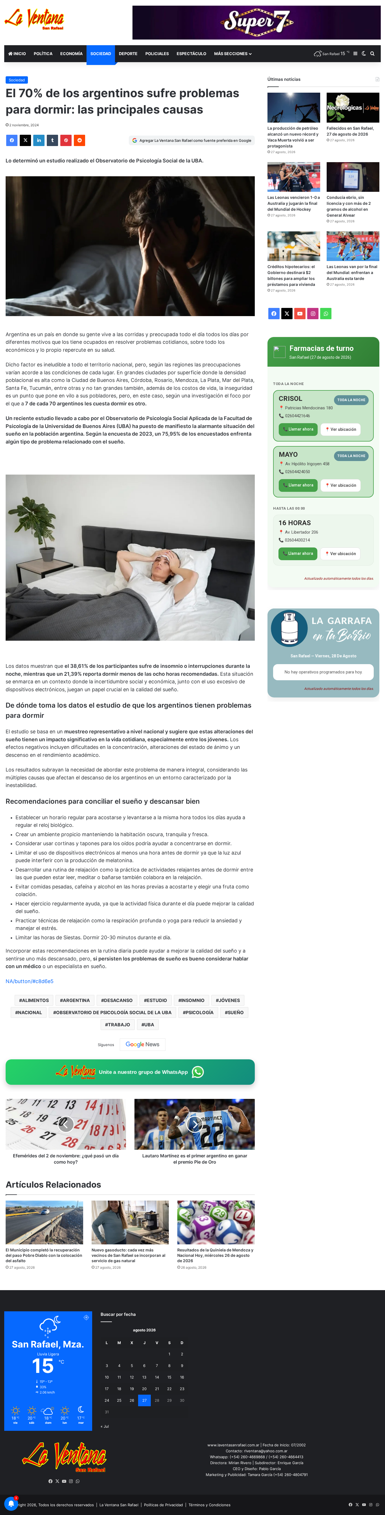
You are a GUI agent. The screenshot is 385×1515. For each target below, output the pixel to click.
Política (43, 53)
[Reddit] (79, 140)
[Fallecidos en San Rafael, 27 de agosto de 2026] (353, 107)
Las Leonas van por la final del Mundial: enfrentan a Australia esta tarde (352, 272)
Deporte (128, 53)
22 (169, 1388)
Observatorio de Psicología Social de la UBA (114, 1012)
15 (169, 1377)
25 (119, 1400)
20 (144, 1388)
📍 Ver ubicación (340, 429)
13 (144, 1377)
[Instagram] (71, 1481)
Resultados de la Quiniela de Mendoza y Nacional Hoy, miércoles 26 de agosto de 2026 (215, 1255)
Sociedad (100, 53)
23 (182, 1388)
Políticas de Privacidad (163, 1505)
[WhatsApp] (77, 1481)
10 (107, 1377)
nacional (30, 1012)
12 (132, 1377)
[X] (25, 140)
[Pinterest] (66, 140)
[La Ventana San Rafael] (34, 19)
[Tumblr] (52, 140)
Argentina (76, 1000)
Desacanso (118, 1000)
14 (157, 1377)
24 (107, 1400)
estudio (157, 1000)
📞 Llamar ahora (298, 429)
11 (119, 1377)
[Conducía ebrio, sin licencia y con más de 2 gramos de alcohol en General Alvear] (353, 177)
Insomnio (193, 1000)
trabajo (119, 1024)
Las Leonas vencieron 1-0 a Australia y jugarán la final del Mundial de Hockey (293, 203)
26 (132, 1400)
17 (107, 1388)
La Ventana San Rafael (118, 1505)
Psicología (200, 1012)
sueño (236, 1012)
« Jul (105, 1426)
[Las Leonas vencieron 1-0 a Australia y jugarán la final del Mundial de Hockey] (293, 177)
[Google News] (142, 1044)
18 (119, 1388)
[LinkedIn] (39, 140)
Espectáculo (191, 53)
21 (157, 1388)
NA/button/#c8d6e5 (30, 981)
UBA (149, 1024)
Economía (71, 53)
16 (182, 1377)
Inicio (19, 53)
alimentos (35, 1000)
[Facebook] (11, 140)
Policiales (157, 53)
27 (144, 1400)
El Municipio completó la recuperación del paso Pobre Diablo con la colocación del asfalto (44, 1255)
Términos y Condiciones (210, 1505)
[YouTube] (64, 1481)
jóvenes (229, 1000)
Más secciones (230, 53)
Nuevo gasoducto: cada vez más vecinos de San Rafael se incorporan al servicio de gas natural (128, 1255)
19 (132, 1388)
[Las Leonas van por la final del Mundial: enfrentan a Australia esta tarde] (353, 246)
